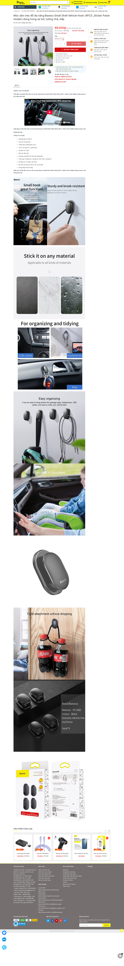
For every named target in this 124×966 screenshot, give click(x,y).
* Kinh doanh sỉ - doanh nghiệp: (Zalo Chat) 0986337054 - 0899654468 (24, 897)
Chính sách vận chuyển (44, 872)
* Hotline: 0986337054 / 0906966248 (24, 888)
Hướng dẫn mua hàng (69, 872)
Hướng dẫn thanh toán (69, 874)
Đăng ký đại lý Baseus (69, 884)
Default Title (59, 38)
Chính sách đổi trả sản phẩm (46, 876)
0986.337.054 (78, 3)
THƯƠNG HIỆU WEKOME (65, 7)
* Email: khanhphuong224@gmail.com (24, 890)
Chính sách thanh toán (44, 874)
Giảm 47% (59, 849)
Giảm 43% (98, 849)
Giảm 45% (20, 849)
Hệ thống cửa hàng (91, 2)
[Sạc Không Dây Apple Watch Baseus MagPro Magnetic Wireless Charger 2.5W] (23, 847)
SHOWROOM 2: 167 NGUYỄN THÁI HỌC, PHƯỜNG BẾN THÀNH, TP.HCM (24, 881)
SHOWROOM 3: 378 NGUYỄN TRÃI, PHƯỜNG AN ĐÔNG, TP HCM (23, 885)
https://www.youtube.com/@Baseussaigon (49, 912)
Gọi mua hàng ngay (71, 49)
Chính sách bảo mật (44, 870)
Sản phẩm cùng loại (22, 829)
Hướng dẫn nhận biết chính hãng (72, 876)
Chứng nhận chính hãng (69, 878)
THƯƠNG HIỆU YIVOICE (102, 7)
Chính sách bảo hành (44, 878)
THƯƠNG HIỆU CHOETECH (46, 7)
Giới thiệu (65, 870)
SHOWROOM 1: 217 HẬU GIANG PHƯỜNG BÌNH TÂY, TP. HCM (22, 877)
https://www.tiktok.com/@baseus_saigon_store (49, 908)
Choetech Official (68, 880)
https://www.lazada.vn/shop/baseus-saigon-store (48, 891)
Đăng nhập (103, 2)
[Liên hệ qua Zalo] (4, 939)
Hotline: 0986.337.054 (63, 77)
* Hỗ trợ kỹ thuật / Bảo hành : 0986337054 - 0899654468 (21, 893)
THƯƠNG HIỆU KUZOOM (83, 7)
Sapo (73, 931)
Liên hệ (65, 882)
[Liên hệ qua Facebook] (4, 932)
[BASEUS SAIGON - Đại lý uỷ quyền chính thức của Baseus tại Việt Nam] (20, 2)
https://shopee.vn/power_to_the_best (48, 896)
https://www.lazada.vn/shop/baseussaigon (49, 900)
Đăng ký (106, 925)
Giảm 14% (40, 849)
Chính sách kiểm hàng (44, 880)
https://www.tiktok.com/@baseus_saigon (49, 904)
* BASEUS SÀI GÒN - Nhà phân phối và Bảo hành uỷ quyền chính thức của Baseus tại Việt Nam (24, 872)
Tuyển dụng (66, 886)
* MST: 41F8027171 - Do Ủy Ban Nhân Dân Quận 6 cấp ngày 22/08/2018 (24, 901)
